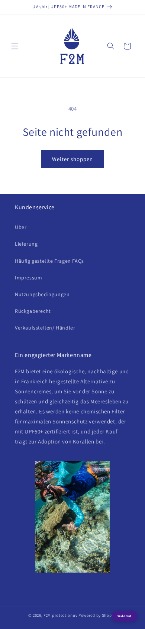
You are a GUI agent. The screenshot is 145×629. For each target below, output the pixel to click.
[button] (15, 46)
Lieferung (26, 243)
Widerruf (124, 616)
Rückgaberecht (33, 311)
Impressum (28, 277)
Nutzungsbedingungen (42, 294)
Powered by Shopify (97, 615)
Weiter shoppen (72, 159)
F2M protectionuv (60, 615)
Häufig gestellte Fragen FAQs (49, 261)
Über (20, 227)
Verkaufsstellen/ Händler (45, 327)
